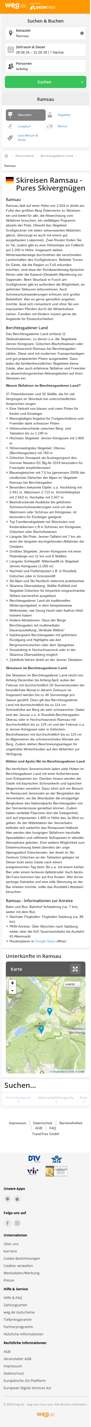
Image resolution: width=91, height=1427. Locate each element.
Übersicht (25, 115)
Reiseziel (23, 30)
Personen (24, 63)
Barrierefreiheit (70, 1123)
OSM (71, 1071)
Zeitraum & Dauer (30, 47)
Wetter (62, 126)
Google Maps (45, 941)
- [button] (12, 990)
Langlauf (24, 126)
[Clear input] (82, 33)
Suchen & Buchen (45, 21)
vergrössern (75, 969)
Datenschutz (42, 1123)
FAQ (52, 1128)
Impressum (17, 1123)
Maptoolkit (59, 1071)
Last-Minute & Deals (28, 137)
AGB (38, 1128)
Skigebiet (64, 115)
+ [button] (12, 983)
